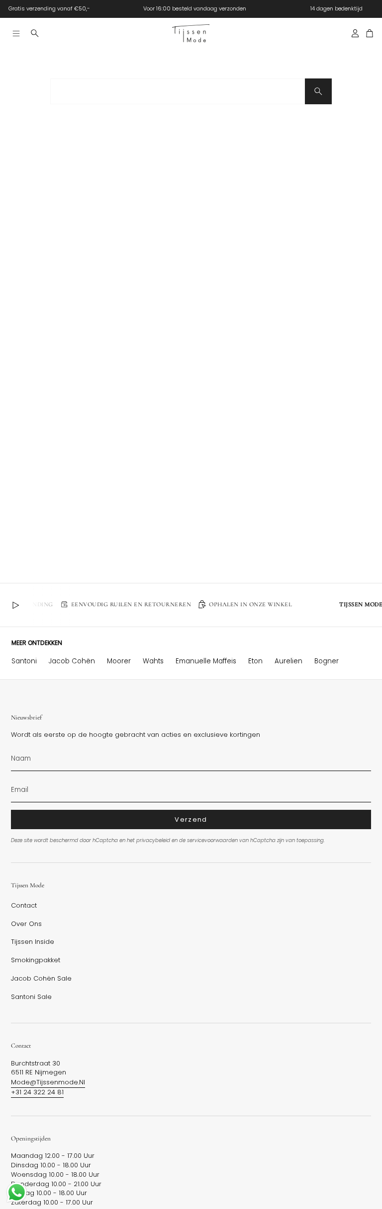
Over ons (26, 924)
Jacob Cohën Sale (41, 978)
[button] (34, 33)
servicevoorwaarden (212, 840)
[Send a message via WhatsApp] (16, 1192)
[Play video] (15, 605)
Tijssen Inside (32, 941)
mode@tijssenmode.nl (48, 1082)
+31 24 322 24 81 (37, 1092)
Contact (24, 905)
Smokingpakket (35, 960)
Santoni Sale (31, 997)
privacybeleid (153, 840)
